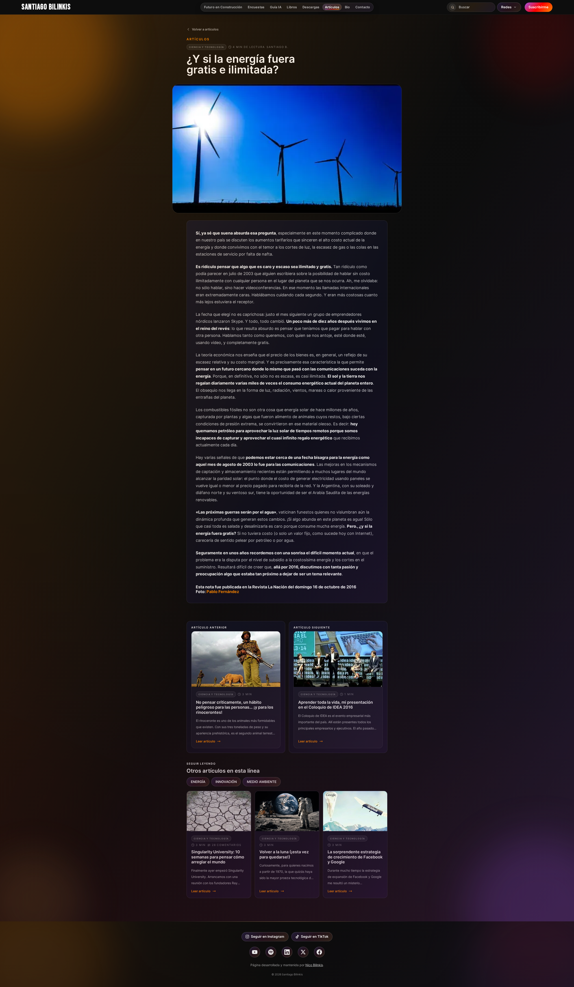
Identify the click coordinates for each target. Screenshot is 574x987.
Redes (506, 7)
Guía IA (275, 7)
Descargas (310, 7)
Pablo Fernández (223, 591)
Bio (347, 7)
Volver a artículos (205, 29)
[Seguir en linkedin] (287, 952)
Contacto (362, 7)
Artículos (332, 7)
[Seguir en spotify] (270, 952)
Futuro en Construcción (223, 7)
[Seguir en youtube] (254, 952)
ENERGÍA (198, 782)
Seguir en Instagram (267, 936)
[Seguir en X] (303, 952)
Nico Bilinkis (314, 965)
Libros (292, 7)
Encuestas (256, 7)
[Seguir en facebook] (319, 952)
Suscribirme (538, 7)
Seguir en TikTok (314, 936)
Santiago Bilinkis (46, 7)
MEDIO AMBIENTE (261, 782)
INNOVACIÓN (226, 782)
